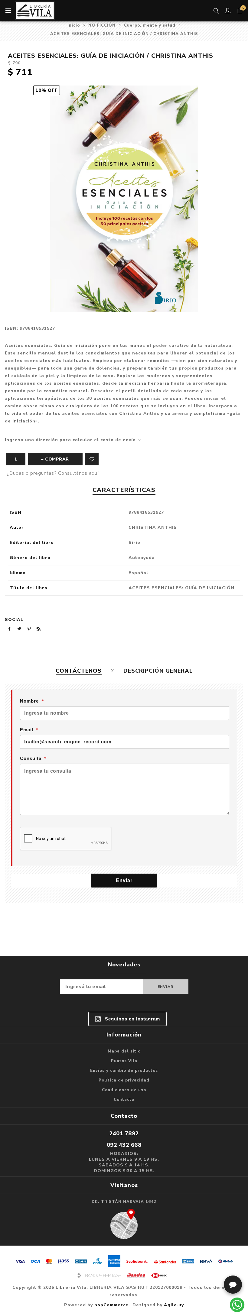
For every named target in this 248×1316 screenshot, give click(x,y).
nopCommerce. (112, 1305)
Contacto (124, 1099)
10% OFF (46, 90)
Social (14, 619)
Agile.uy (174, 1305)
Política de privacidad (124, 1080)
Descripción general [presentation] (158, 670)
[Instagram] (127, 1019)
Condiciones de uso (124, 1090)
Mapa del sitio (124, 1051)
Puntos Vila (124, 1061)
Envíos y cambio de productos (124, 1070)
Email (26, 729)
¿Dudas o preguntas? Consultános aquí (53, 473)
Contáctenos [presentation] (79, 670)
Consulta (30, 758)
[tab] (79, 670)
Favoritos (92, 459)
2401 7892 (124, 1133)
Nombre (29, 700)
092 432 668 (124, 1145)
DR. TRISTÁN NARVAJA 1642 (124, 1201)
